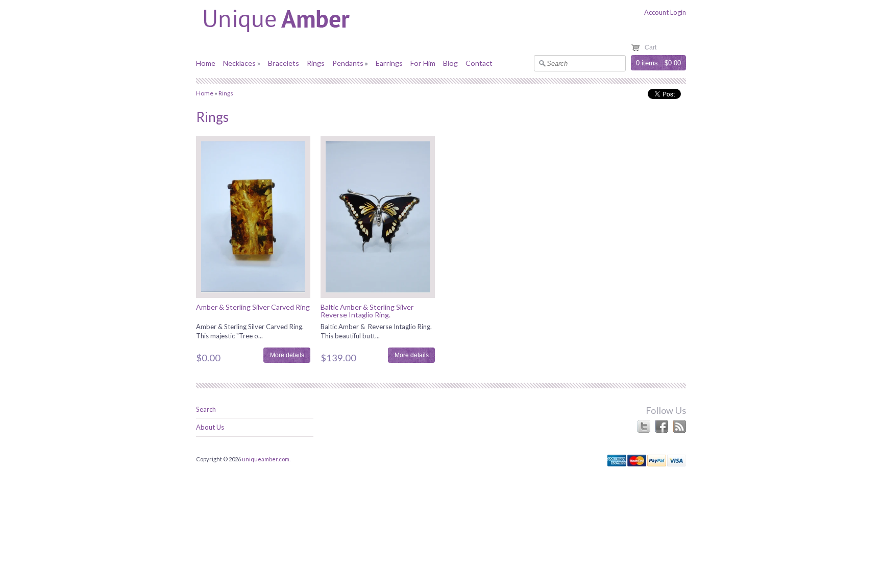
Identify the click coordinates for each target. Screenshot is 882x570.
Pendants (347, 63)
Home (205, 63)
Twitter (644, 426)
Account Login (665, 12)
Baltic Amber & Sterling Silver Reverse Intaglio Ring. (367, 311)
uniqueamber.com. (266, 459)
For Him (422, 63)
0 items (647, 63)
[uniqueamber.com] (300, 35)
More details (287, 355)
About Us (210, 427)
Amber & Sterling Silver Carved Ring (253, 307)
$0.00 (673, 63)
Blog (450, 63)
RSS (679, 426)
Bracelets (283, 63)
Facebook (661, 426)
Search (206, 409)
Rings (316, 63)
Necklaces (239, 63)
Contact (479, 63)
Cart (650, 47)
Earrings (389, 63)
